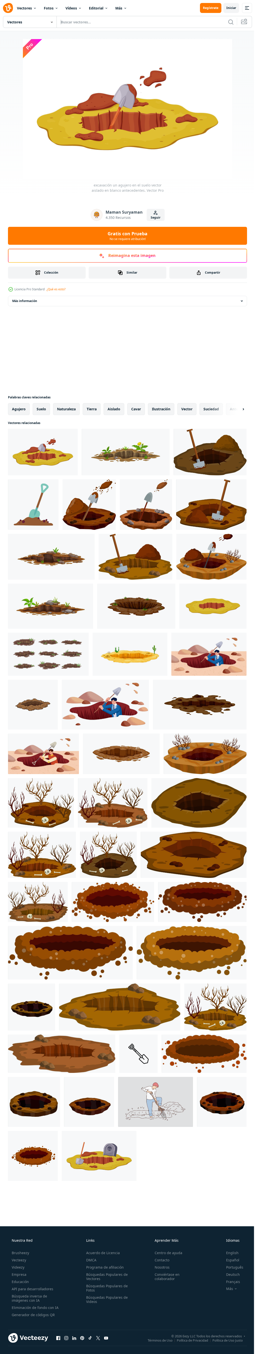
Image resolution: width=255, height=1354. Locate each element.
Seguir (154, 217)
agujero (19, 409)
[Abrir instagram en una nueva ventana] (66, 1338)
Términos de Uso (156, 1340)
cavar (136, 409)
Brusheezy (20, 1252)
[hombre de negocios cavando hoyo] (209, 654)
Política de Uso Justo (224, 1340)
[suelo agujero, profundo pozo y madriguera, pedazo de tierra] (50, 606)
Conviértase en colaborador (164, 1276)
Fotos (49, 8)
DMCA (90, 1260)
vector (186, 409)
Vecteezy (18, 1260)
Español (229, 1260)
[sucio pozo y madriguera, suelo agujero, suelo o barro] (200, 705)
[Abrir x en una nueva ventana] (98, 1338)
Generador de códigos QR (32, 1314)
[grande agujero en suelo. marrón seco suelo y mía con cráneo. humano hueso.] (41, 803)
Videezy (17, 1267)
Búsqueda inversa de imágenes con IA (29, 1298)
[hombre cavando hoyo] (43, 754)
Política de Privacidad (188, 1340)
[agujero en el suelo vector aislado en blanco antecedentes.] (213, 606)
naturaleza (66, 409)
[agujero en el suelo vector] (33, 705)
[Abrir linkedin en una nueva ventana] (74, 1338)
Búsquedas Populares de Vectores (105, 1276)
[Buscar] (227, 22)
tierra (92, 409)
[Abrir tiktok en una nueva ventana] (90, 1338)
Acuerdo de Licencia (101, 1252)
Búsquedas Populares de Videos (105, 1299)
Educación (19, 1281)
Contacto (159, 1260)
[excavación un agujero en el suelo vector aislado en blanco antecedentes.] (43, 452)
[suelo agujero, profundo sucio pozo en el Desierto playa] (130, 654)
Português (231, 1267)
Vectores (24, 8)
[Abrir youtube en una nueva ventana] (106, 1338)
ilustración (161, 409)
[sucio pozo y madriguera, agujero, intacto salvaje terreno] (121, 754)
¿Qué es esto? (56, 289)
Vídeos (71, 8)
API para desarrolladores (32, 1289)
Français (230, 1281)
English (229, 1252)
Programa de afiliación (103, 1267)
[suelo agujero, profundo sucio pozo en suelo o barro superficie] (51, 557)
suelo (41, 409)
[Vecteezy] (8, 8)
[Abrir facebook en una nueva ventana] (58, 1338)
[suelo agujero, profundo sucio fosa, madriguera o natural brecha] (126, 452)
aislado (114, 409)
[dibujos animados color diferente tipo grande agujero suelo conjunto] (48, 654)
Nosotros (159, 1267)
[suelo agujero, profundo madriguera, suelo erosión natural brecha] (136, 606)
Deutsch (230, 1274)
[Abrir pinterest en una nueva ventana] (82, 1338)
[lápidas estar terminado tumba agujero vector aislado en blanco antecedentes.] (99, 1156)
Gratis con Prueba (126, 236)
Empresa (18, 1274)
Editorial (96, 8)
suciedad (211, 409)
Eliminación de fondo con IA (34, 1307)
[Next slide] (235, 409)
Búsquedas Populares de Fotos (105, 1288)
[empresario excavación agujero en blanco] (105, 705)
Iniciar (227, 8)
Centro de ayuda (166, 1252)
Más (118, 8)
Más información (24, 301)
